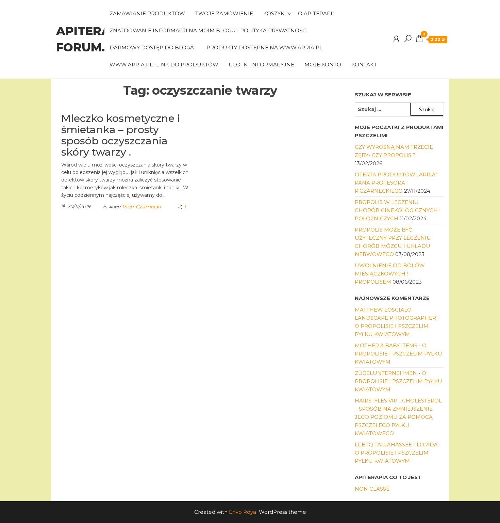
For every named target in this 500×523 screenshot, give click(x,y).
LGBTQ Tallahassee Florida (396, 444)
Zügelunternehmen (386, 373)
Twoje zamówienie (224, 13)
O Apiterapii (316, 13)
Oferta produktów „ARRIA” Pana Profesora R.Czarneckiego (396, 182)
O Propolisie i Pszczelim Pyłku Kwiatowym (398, 353)
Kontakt (364, 64)
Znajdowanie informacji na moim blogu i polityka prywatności (209, 30)
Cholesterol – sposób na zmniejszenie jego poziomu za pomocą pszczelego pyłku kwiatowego (398, 417)
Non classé (372, 489)
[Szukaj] (407, 38)
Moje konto (322, 64)
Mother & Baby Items (386, 345)
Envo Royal (243, 512)
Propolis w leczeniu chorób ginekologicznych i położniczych (398, 210)
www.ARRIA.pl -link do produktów (164, 64)
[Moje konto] (396, 38)
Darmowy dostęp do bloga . (153, 47)
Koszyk (273, 13)
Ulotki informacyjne (261, 64)
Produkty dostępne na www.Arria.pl (264, 47)
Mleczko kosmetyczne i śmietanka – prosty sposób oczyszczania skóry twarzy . (120, 135)
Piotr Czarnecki (141, 206)
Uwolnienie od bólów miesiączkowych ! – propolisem (390, 273)
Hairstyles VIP (376, 400)
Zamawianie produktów (147, 13)
